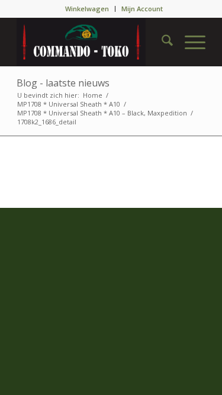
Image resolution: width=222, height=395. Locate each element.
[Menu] (189, 42)
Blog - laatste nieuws (63, 82)
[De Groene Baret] (92, 42)
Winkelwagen (87, 8)
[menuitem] (87, 9)
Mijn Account (142, 8)
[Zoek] (161, 42)
